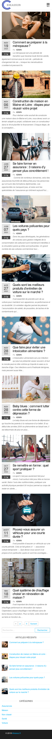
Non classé (6, 714)
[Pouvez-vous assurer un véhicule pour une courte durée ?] (26, 509)
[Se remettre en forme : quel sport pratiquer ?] (26, 448)
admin (19, 50)
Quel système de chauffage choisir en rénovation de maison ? (31, 593)
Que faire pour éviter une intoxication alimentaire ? (29, 349)
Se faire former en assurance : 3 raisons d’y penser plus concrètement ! (30, 167)
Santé (4, 718)
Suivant (33, 623)
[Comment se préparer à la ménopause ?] (26, 25)
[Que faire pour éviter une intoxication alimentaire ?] (26, 330)
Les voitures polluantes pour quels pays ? (31, 227)
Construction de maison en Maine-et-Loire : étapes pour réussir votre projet (31, 104)
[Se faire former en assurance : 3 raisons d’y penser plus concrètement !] (26, 146)
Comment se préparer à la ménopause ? (30, 44)
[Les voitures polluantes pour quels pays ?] (26, 208)
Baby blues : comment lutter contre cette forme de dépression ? (31, 409)
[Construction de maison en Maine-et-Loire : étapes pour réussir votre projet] (26, 84)
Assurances (7, 706)
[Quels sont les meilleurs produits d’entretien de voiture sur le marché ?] (26, 267)
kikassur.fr (16, 733)
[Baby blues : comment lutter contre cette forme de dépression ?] (26, 389)
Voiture (5, 722)
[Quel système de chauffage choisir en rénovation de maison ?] (26, 572)
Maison (5, 710)
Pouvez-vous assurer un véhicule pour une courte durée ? (29, 533)
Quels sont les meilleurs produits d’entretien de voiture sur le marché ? (28, 288)
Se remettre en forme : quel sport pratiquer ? (31, 467)
